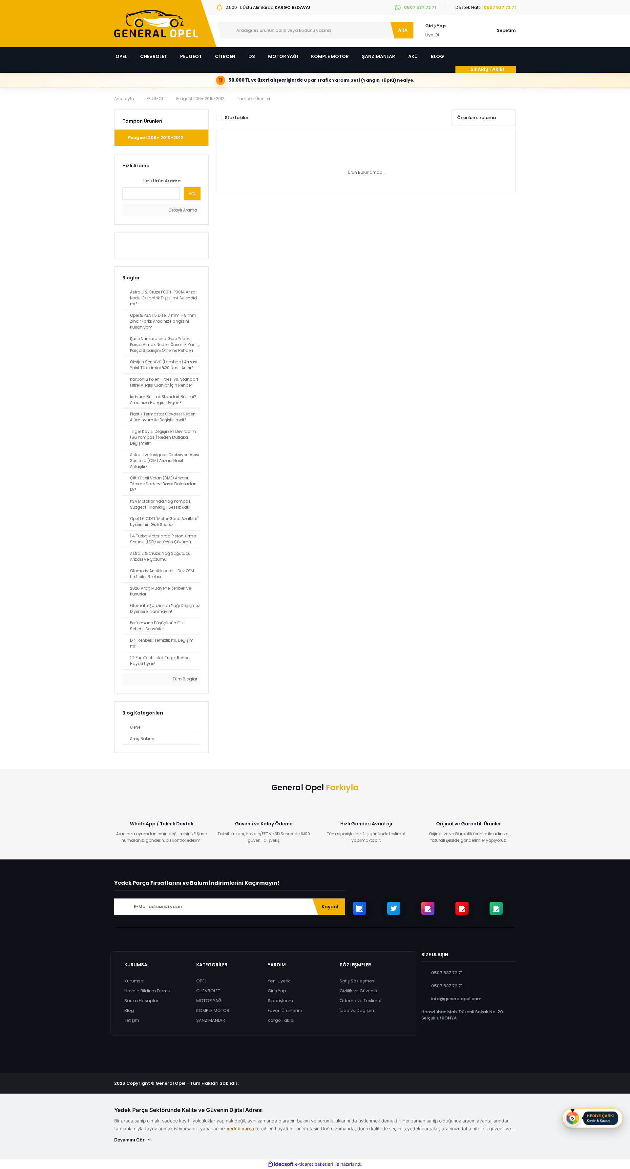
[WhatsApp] (496, 908)
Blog (129, 1010)
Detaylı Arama (182, 210)
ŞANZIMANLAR (210, 1020)
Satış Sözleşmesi (357, 981)
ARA (403, 30)
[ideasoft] (280, 1164)
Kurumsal (134, 981)
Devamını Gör (129, 1139)
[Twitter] (393, 908)
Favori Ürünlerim (285, 1010)
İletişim (131, 1020)
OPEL (201, 981)
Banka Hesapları (141, 1001)
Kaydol (330, 906)
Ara (192, 193)
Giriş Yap (435, 26)
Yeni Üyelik (279, 981)
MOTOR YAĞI (209, 1001)
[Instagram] (427, 908)
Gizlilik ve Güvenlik (359, 991)
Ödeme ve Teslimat (361, 1001)
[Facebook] (359, 908)
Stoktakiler (236, 117)
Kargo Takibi (281, 1020)
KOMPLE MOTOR (212, 1010)
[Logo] (156, 23)
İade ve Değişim (357, 1010)
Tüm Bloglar (184, 679)
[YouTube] (462, 908)
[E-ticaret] (314, 1164)
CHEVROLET (208, 991)
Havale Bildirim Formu (147, 991)
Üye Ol (432, 35)
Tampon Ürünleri (253, 98)
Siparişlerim (280, 1001)
